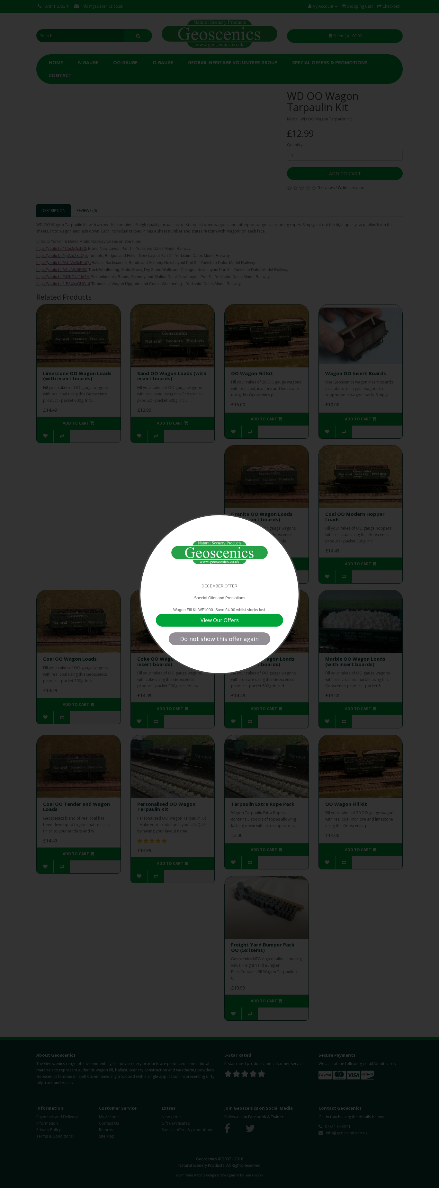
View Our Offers (220, 620)
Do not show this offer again (219, 639)
